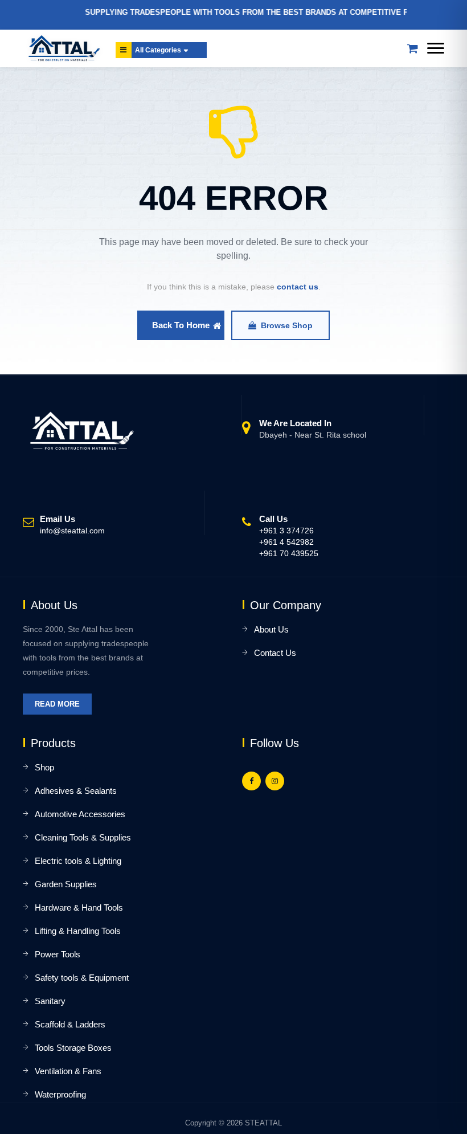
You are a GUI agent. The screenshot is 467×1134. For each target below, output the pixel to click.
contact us (297, 286)
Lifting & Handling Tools (78, 931)
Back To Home (181, 325)
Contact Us (275, 653)
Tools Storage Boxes (73, 1048)
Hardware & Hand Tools (79, 907)
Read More (57, 704)
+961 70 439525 (288, 553)
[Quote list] (412, 48)
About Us (271, 629)
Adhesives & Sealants (76, 791)
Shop (44, 767)
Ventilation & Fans (68, 1071)
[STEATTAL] (62, 48)
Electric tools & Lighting (78, 861)
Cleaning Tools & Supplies (83, 837)
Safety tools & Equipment (82, 977)
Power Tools (57, 954)
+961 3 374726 (286, 530)
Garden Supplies (66, 884)
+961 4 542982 (286, 541)
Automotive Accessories (80, 814)
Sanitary (50, 1001)
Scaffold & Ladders (70, 1024)
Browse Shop (287, 325)
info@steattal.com (72, 530)
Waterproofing (60, 1094)
